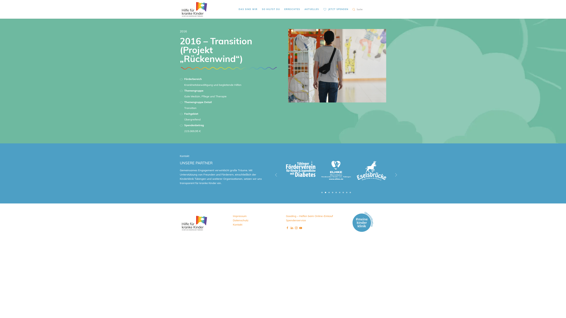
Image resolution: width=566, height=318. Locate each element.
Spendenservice (296, 220)
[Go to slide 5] (336, 192)
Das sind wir (248, 9)
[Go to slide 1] (322, 192)
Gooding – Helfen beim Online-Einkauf (309, 216)
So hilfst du (271, 9)
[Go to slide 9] (350, 192)
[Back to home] (194, 9)
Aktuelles (312, 9)
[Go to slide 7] (343, 192)
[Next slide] (396, 174)
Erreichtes (292, 9)
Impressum (240, 216)
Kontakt (237, 224)
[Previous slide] (276, 174)
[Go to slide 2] (325, 192)
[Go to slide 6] (339, 192)
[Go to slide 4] (332, 192)
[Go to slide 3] (329, 192)
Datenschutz (240, 220)
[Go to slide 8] (346, 192)
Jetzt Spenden (338, 9)
